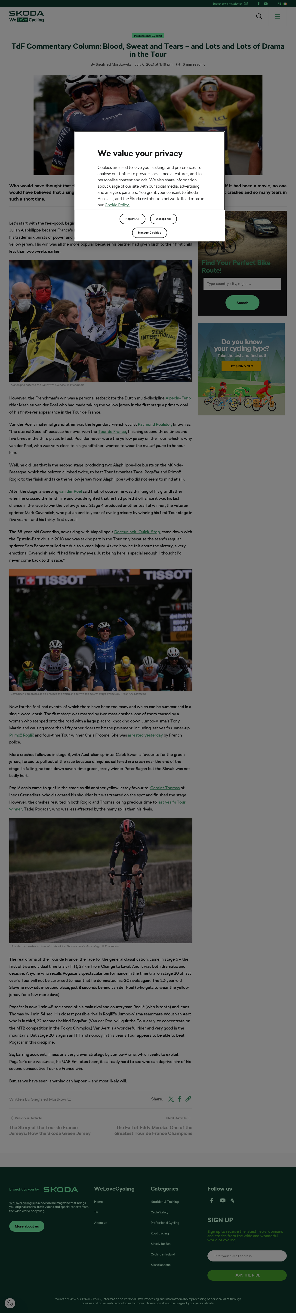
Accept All (163, 218)
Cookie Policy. (117, 204)
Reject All (132, 218)
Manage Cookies (149, 232)
